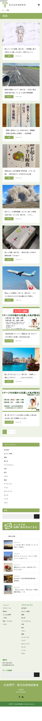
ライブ (6, 487)
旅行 (5, 472)
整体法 (5, 611)
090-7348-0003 (7, 663)
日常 (5, 468)
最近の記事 (12, 536)
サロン (6, 502)
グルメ (6, 476)
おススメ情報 (8, 453)
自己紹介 (6, 450)
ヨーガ (6, 495)
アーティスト (8, 484)
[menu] (38, 5)
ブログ (5, 624)
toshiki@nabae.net (8, 665)
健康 (5, 457)
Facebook (19, 697)
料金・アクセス (7, 621)
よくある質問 (7, 614)
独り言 (6, 461)
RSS (22, 697)
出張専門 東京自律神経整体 (21, 684)
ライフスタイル (8, 465)
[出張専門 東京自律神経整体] (14, 5)
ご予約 (5, 618)
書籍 (5, 480)
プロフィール (7, 608)
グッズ (6, 499)
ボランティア (8, 491)
